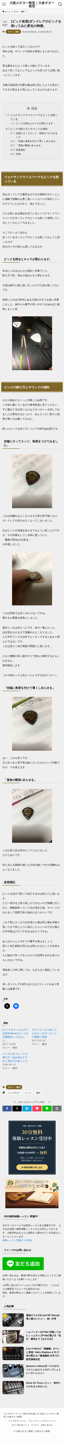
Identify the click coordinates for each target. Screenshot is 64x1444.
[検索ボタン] (60, 4)
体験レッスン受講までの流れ (17, 1240)
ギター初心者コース (20, 1425)
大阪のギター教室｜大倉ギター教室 (32, 4)
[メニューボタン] (4, 4)
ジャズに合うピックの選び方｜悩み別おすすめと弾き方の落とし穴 (14, 1057)
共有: (18, 154)
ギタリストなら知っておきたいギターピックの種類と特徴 (44, 1033)
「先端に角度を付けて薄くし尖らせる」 (37, 141)
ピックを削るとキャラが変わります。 (35, 123)
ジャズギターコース (17, 1420)
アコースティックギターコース (41, 1420)
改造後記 (20, 149)
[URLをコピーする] (57, 1108)
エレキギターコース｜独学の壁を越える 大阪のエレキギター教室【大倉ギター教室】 (31, 1415)
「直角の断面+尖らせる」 (29, 145)
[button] (7, 1108)
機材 (38, 1092)
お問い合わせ (46, 1425)
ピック (28, 1092)
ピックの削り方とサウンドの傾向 (29, 128)
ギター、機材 (13, 31)
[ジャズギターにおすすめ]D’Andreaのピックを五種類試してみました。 (15, 1035)
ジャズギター (14, 1092)
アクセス (35, 1425)
